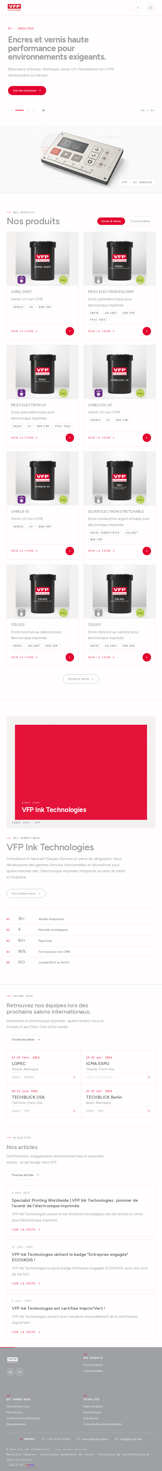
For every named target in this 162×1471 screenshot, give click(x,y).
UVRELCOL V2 (100, 405)
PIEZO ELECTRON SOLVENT (111, 292)
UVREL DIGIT (21, 292)
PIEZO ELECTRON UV (28, 405)
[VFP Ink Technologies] (14, 7)
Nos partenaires (16, 1424)
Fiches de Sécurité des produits (103, 1424)
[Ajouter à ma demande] (70, 331)
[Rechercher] (138, 7)
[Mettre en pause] (43, 110)
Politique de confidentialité (123, 1454)
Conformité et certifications (23, 1418)
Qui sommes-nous (23, 893)
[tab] (11, 110)
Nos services (14, 1412)
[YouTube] (19, 1372)
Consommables (140, 221)
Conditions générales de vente (66, 1454)
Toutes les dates (22, 1039)
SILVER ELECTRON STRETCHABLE (116, 511)
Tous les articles (22, 1175)
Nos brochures (92, 1412)
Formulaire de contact (94, 1439)
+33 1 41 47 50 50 (58, 1439)
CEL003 (17, 624)
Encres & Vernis (111, 221)
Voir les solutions (24, 90)
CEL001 (94, 624)
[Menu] (150, 7)
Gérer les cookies (19, 1459)
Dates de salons (93, 1406)
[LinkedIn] (10, 1372)
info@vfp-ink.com (131, 1439)
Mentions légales (21, 1454)
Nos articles (91, 1418)
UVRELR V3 (20, 511)
